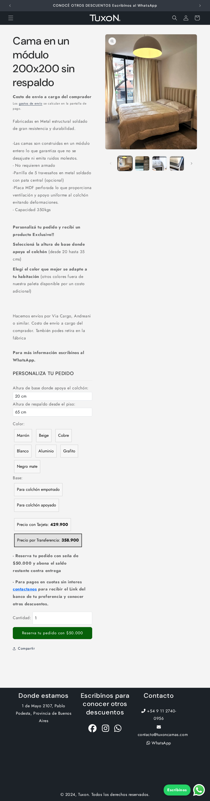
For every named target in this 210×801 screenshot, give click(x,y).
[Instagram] (105, 730)
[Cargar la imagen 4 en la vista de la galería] (177, 163)
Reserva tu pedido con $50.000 (52, 633)
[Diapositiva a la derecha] (191, 163)
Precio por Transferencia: (48, 540)
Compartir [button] (26, 648)
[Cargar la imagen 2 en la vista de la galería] (142, 163)
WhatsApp (160, 743)
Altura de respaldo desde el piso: (44, 404)
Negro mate (27, 466)
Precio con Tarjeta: (42, 524)
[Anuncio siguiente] (200, 5)
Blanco (23, 451)
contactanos (25, 589)
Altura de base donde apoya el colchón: (51, 388)
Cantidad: (22, 618)
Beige (44, 435)
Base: (18, 478)
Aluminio (46, 451)
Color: (19, 424)
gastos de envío (31, 103)
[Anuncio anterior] (10, 5)
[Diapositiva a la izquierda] (110, 163)
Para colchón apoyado (36, 505)
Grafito (69, 451)
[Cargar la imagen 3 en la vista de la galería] (159, 163)
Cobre (63, 435)
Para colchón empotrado (38, 489)
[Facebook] (92, 730)
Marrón (23, 435)
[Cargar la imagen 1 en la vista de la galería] (125, 163)
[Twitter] (118, 730)
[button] (10, 18)
